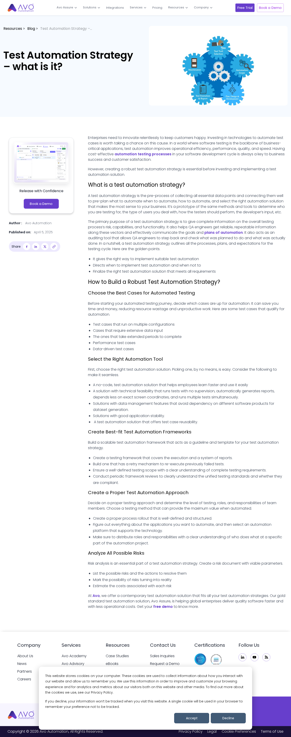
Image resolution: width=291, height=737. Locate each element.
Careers (24, 679)
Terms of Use (272, 731)
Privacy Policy (191, 731)
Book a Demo (270, 7)
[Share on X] (44, 246)
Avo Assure (65, 7)
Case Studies (117, 656)
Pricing (157, 7)
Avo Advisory (73, 663)
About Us (25, 656)
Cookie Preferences (239, 731)
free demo (163, 606)
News (22, 663)
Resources (176, 7)
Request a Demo (165, 663)
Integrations (115, 7)
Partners (24, 671)
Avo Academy (74, 656)
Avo (96, 595)
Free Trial (245, 7)
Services (136, 7)
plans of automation (223, 232)
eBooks (112, 663)
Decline (228, 718)
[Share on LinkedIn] (35, 246)
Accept (192, 718)
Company (201, 7)
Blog (31, 28)
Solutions (89, 7)
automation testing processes (143, 154)
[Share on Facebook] (26, 246)
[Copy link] (54, 246)
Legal (212, 731)
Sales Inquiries (162, 656)
